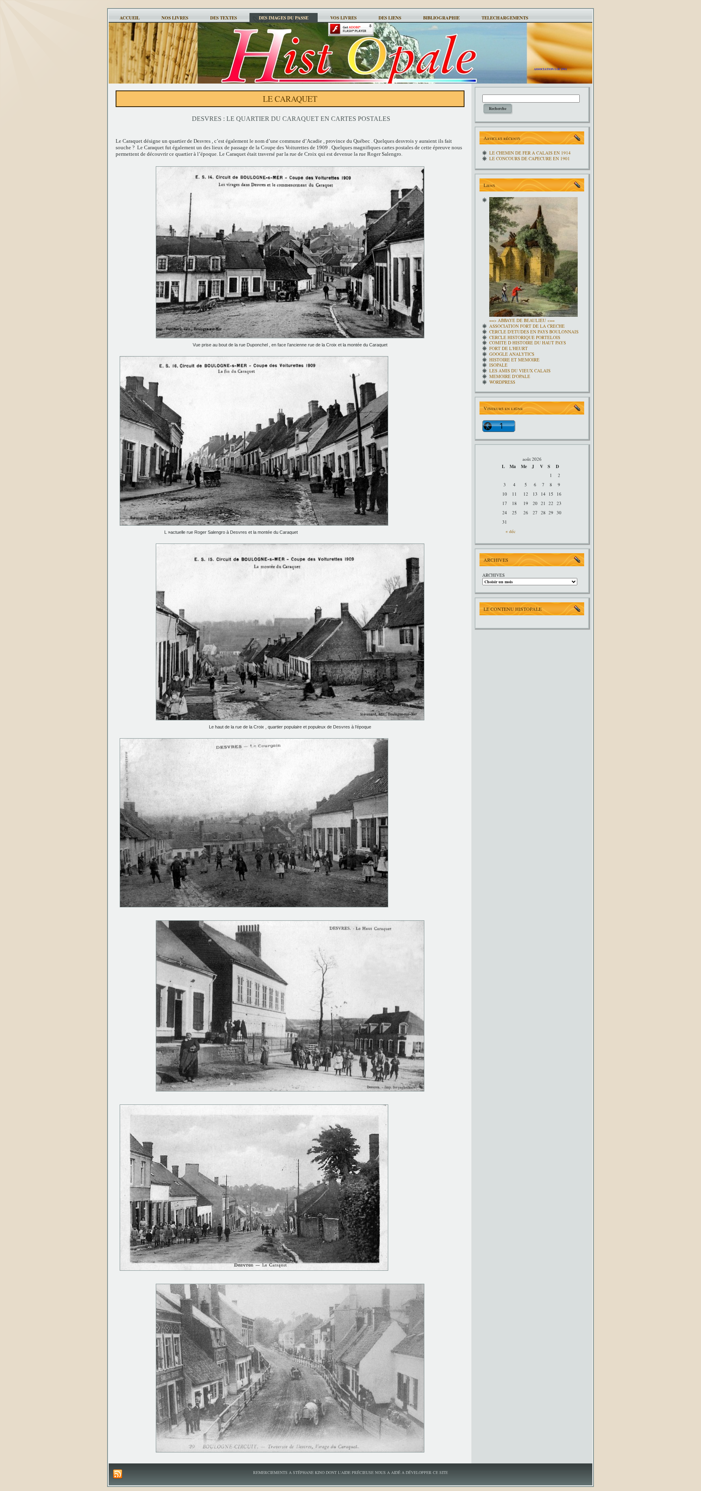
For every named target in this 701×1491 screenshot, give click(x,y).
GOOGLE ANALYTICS (511, 354)
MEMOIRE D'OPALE (509, 376)
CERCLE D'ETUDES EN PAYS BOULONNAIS (533, 332)
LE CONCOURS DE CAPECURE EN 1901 (529, 158)
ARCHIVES (493, 575)
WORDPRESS (502, 382)
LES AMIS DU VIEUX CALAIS (519, 370)
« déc (510, 531)
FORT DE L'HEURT (508, 348)
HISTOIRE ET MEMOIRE (514, 360)
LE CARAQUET (290, 98)
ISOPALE (498, 365)
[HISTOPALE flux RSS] (118, 1474)
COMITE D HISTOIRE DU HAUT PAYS (527, 342)
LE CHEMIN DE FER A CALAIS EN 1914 (530, 153)
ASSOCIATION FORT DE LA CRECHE (527, 326)
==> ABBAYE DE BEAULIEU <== (522, 320)
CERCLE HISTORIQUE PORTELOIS (524, 337)
